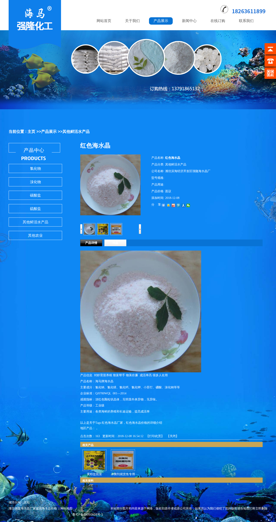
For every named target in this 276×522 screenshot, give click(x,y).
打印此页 (155, 436)
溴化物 (35, 182)
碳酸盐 (35, 195)
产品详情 (91, 242)
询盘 (115, 242)
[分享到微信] (188, 205)
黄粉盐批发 (94, 474)
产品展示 (49, 131)
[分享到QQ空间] (168, 205)
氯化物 (35, 169)
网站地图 (66, 508)
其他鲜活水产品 (76, 131)
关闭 (173, 436)
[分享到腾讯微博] (178, 205)
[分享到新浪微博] (173, 205)
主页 (31, 131)
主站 (27, 502)
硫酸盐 (35, 209)
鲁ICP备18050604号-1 (87, 514)
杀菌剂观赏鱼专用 (123, 474)
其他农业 (35, 235)
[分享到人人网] (183, 205)
